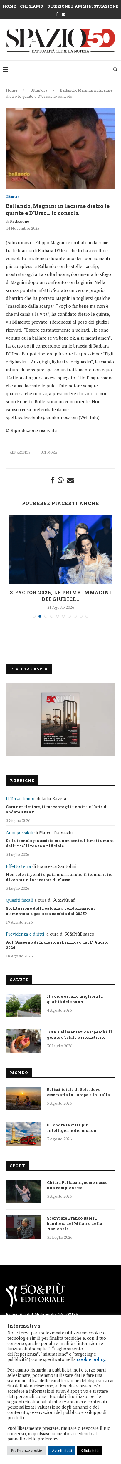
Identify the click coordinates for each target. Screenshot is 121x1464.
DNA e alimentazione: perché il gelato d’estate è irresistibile (79, 1034)
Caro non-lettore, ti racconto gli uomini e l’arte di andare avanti (57, 809)
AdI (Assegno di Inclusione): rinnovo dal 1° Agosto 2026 (57, 944)
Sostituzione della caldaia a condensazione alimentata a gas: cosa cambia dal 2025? (51, 911)
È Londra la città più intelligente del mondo (71, 1127)
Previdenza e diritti (25, 934)
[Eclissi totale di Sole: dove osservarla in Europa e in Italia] (23, 1098)
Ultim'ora (38, 90)
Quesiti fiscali (19, 900)
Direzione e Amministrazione (82, 6)
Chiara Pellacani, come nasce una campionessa (77, 1185)
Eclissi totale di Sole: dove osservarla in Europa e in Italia (78, 1092)
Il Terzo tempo (21, 798)
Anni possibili (19, 832)
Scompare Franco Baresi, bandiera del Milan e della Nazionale (74, 1223)
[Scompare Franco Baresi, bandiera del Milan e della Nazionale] (23, 1227)
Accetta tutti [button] (62, 1450)
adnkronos (20, 452)
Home (9, 6)
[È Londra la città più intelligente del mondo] (23, 1134)
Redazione (19, 221)
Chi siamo (31, 6)
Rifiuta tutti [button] (89, 1450)
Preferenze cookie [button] (26, 1450)
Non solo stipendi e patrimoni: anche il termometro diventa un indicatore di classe (59, 877)
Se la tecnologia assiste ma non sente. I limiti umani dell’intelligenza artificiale (60, 843)
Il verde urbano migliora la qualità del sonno (75, 999)
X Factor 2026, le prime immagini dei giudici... (60, 595)
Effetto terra (18, 866)
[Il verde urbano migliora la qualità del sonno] (23, 1005)
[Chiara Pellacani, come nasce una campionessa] (23, 1191)
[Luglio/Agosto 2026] (60, 719)
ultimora (49, 452)
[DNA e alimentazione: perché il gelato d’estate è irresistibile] (23, 1041)
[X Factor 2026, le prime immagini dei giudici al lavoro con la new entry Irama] (60, 549)
